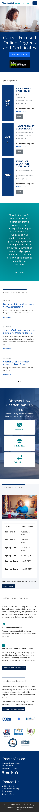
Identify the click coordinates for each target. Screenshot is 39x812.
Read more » (7, 317)
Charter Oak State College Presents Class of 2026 (16, 363)
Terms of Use (10, 808)
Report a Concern (10, 794)
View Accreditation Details (13, 709)
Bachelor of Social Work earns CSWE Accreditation (18, 305)
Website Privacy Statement (25, 808)
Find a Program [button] (19, 54)
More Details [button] (8, 586)
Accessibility (8, 791)
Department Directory (11, 789)
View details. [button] (21, 111)
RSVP (19, 116)
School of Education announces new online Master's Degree (19, 331)
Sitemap (19, 809)
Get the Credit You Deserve (14, 667)
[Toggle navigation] (34, 3)
